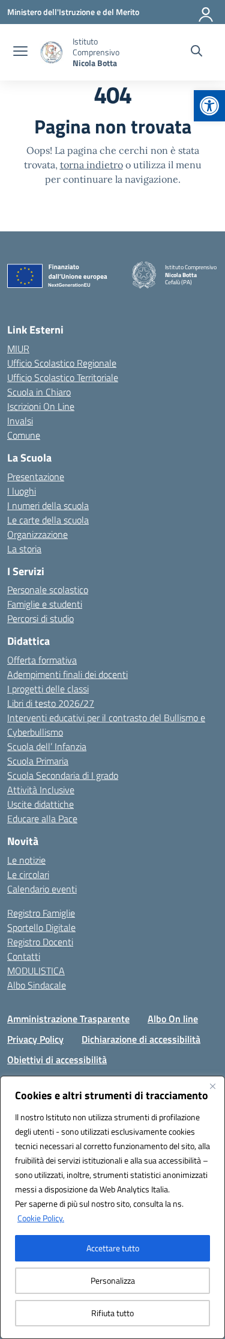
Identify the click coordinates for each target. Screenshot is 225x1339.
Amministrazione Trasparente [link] (68, 1018)
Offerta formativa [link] (42, 660)
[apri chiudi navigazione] (20, 52)
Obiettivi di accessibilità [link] (57, 1059)
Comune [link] (23, 435)
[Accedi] (206, 12)
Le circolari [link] (28, 874)
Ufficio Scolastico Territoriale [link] (62, 377)
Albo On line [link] (173, 1018)
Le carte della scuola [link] (48, 520)
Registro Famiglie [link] (41, 913)
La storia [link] (24, 548)
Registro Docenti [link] (40, 942)
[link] (209, 105)
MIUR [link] (18, 348)
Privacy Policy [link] (35, 1039)
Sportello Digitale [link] (41, 927)
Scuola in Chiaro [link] (39, 392)
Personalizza (113, 1280)
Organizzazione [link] (37, 534)
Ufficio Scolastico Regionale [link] (61, 363)
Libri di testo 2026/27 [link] (50, 703)
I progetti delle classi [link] (48, 689)
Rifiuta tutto (112, 1313)
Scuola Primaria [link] (37, 761)
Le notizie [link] (26, 860)
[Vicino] (212, 1086)
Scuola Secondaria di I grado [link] (62, 775)
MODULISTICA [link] (36, 970)
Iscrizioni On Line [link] (40, 406)
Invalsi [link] (20, 420)
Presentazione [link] (35, 476)
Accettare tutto (112, 1248)
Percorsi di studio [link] (40, 618)
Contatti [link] (23, 956)
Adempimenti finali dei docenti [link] (67, 674)
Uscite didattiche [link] (40, 804)
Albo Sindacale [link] (36, 985)
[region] (112, 1207)
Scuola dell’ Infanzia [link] (46, 746)
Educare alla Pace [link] (42, 818)
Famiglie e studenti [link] (44, 604)
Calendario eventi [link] (42, 889)
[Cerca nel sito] (196, 52)
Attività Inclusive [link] (40, 789)
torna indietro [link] (91, 165)
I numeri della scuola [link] (48, 505)
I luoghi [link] (21, 491)
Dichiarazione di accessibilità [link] (141, 1039)
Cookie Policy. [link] (40, 1218)
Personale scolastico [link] (47, 589)
